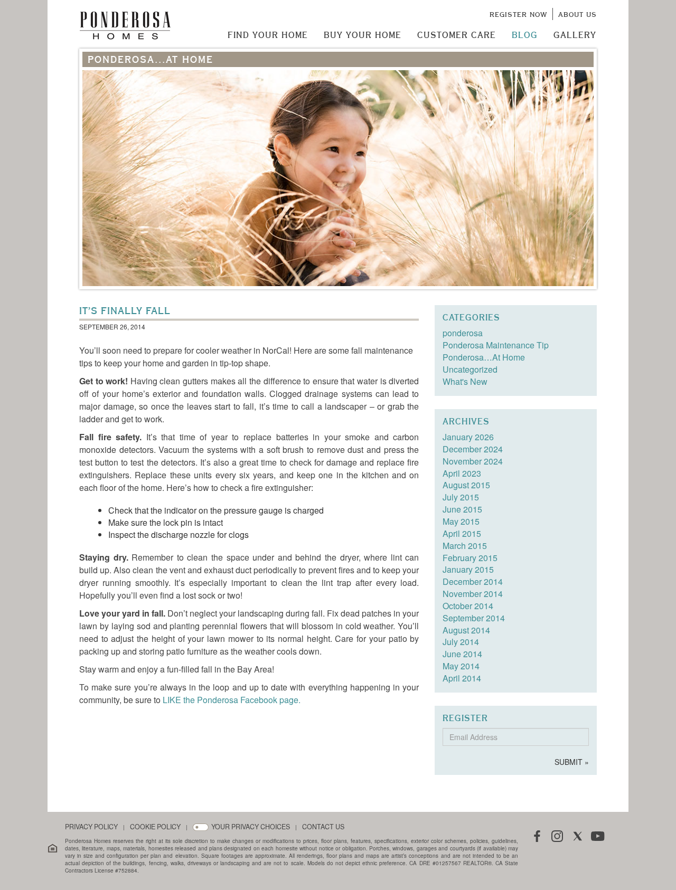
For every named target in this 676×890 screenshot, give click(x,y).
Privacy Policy (91, 826)
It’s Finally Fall (125, 310)
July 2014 (461, 642)
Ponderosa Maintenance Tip (496, 345)
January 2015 (468, 569)
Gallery (574, 35)
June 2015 (462, 509)
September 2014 (474, 618)
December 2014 (473, 581)
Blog (525, 35)
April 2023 (462, 473)
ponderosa (463, 333)
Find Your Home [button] (268, 35)
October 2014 (468, 606)
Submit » (572, 761)
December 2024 (473, 449)
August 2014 (466, 630)
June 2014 (462, 654)
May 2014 (461, 666)
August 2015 (466, 485)
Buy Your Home (362, 35)
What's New (465, 381)
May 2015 (461, 521)
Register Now (518, 14)
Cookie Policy (155, 826)
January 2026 (468, 437)
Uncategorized (470, 369)
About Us (577, 14)
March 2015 (465, 545)
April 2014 (462, 678)
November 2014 (473, 594)
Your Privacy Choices (250, 826)
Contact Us (323, 826)
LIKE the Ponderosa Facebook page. (232, 700)
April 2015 (462, 533)
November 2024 (473, 461)
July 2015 (461, 497)
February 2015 (470, 558)
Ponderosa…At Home (484, 357)
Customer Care (456, 35)
